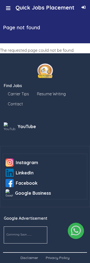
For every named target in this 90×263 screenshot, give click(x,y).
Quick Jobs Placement (45, 7)
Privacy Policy (58, 257)
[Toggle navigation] (8, 8)
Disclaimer (29, 257)
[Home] (45, 71)
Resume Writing (51, 93)
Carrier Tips (18, 93)
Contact (15, 103)
